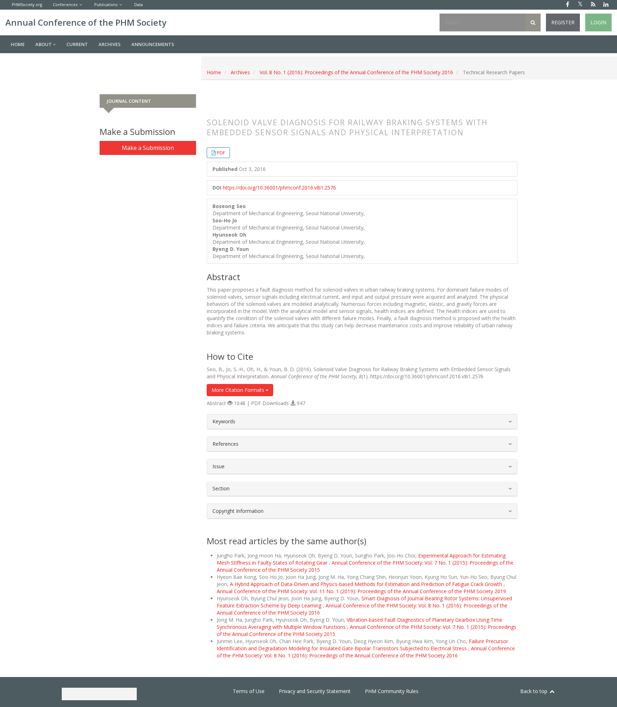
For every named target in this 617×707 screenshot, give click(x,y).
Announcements (152, 44)
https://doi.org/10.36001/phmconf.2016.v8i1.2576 (279, 187)
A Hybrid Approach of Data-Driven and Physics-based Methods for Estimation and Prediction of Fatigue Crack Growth (366, 584)
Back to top (534, 691)
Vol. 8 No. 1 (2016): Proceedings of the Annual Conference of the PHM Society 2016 (356, 72)
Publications (105, 4)
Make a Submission (148, 148)
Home (18, 44)
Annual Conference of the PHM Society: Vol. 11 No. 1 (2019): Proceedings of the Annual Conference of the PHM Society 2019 (361, 591)
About (44, 44)
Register (563, 22)
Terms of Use (249, 691)
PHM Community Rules (391, 691)
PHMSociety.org (27, 4)
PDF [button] (221, 153)
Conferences (65, 4)
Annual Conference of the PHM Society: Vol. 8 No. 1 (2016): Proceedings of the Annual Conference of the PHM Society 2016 (366, 652)
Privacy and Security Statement (315, 691)
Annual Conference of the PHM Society (85, 22)
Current (77, 44)
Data (138, 4)
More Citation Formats (238, 390)
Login (598, 22)
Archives (110, 44)
